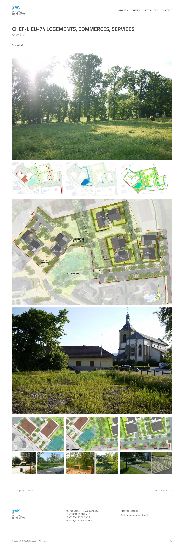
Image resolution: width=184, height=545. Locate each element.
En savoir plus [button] (18, 45)
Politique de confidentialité (134, 515)
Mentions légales (129, 510)
